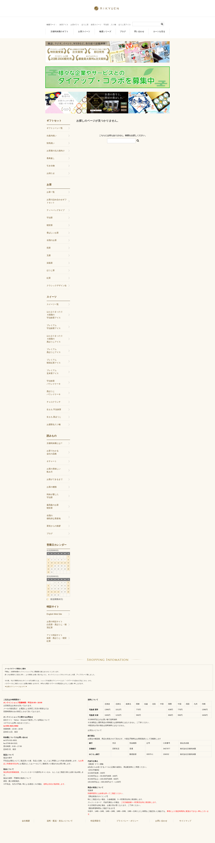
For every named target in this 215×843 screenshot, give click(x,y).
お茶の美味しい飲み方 (54, 470)
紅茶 (49, 278)
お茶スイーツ (84, 31)
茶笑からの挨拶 (54, 526)
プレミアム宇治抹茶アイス (54, 326)
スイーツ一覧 (53, 304)
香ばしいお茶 (53, 233)
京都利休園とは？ (55, 443)
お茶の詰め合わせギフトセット (57, 201)
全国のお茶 (52, 240)
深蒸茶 (50, 263)
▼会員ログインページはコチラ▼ (16, 686)
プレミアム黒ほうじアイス (54, 350)
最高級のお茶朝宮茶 (53, 506)
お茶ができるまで (55, 479)
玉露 (49, 255)
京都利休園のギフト (59, 31)
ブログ (123, 31)
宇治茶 (106, 25)
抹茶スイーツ (96, 25)
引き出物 (51, 166)
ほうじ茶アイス (124, 25)
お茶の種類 (52, 487)
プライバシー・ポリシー (127, 821)
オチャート (52, 461)
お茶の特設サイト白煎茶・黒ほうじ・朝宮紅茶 (57, 624)
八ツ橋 (113, 25)
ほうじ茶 (84, 25)
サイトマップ (185, 821)
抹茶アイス (63, 25)
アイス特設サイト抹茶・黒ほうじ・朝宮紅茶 (57, 638)
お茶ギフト (75, 25)
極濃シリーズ (105, 31)
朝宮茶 (50, 225)
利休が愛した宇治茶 (53, 495)
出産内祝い (52, 136)
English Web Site (54, 614)
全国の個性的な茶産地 (54, 517)
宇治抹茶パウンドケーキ (54, 382)
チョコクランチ (54, 402)
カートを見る (159, 31)
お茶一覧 (51, 192)
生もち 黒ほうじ (54, 417)
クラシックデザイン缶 (57, 285)
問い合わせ (139, 31)
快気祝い (51, 143)
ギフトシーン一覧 (55, 128)
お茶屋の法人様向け (56, 151)
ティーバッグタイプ (56, 210)
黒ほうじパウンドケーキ (54, 392)
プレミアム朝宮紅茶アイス (54, 361)
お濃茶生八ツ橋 (54, 424)
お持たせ (51, 173)
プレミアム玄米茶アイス (53, 371)
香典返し (51, 158)
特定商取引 (96, 821)
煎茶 (49, 248)
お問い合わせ (161, 821)
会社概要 (26, 821)
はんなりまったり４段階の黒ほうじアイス (55, 339)
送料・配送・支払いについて (60, 821)
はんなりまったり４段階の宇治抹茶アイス (55, 315)
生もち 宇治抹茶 (54, 409)
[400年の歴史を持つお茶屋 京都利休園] (107, 9)
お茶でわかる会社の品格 (53, 452)
